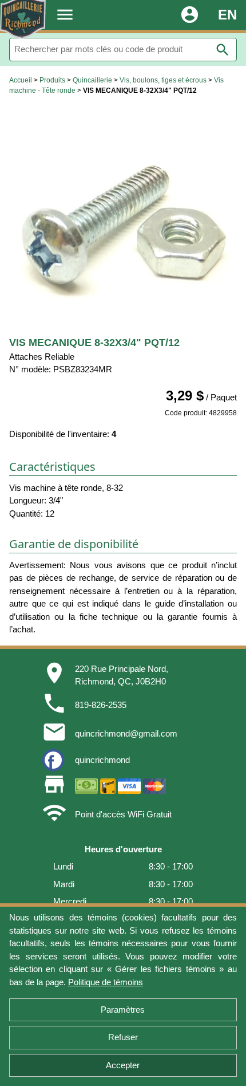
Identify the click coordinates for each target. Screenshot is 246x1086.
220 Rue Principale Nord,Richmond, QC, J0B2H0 (121, 675)
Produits (52, 80)
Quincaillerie (92, 80)
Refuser (123, 1037)
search (223, 50)
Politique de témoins (105, 982)
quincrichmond (102, 760)
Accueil (20, 80)
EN (227, 14)
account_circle (190, 15)
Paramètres (123, 1009)
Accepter (123, 1065)
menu (65, 15)
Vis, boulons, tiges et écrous (163, 80)
